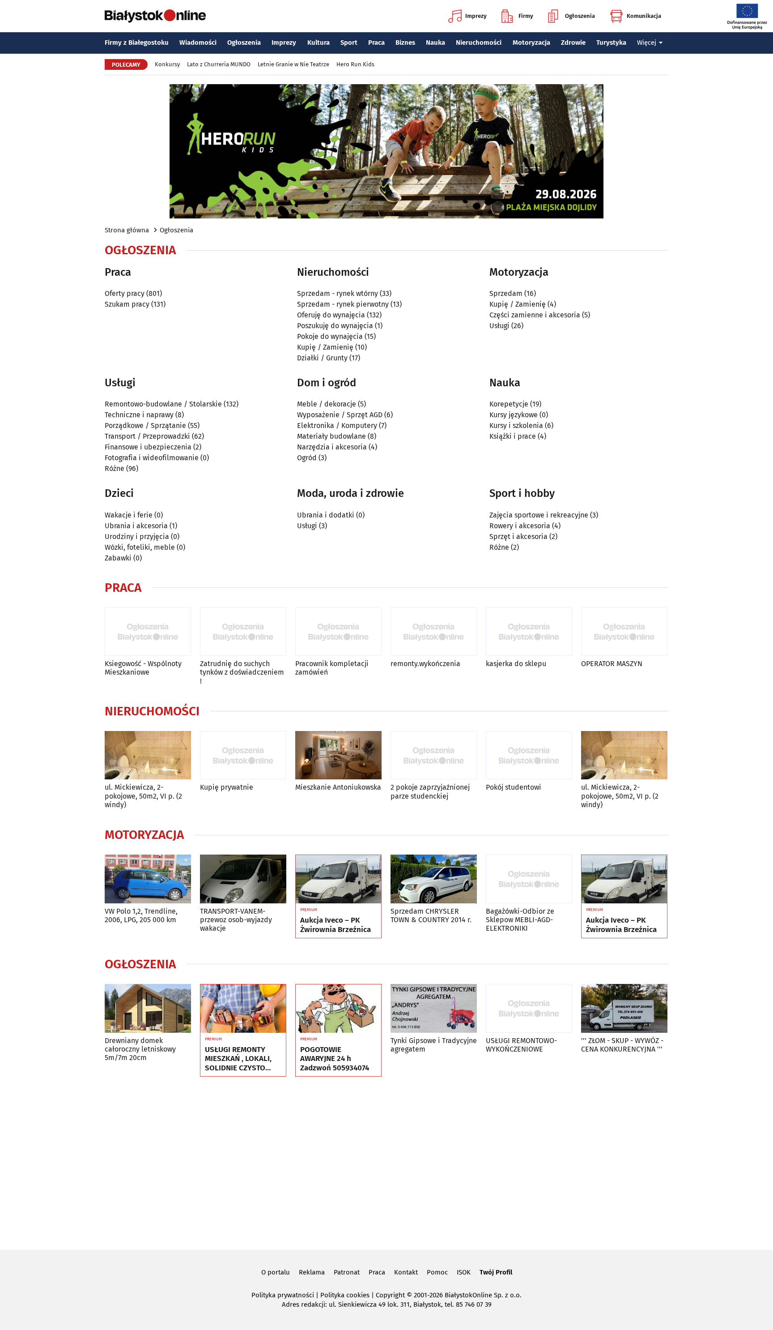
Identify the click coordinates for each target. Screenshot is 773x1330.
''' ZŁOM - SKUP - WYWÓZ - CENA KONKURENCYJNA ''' (622, 1044)
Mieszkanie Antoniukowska (338, 787)
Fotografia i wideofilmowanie (152, 457)
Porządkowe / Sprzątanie (145, 425)
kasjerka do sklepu (516, 663)
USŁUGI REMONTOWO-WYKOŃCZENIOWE (521, 1044)
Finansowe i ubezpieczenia (148, 447)
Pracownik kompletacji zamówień (332, 667)
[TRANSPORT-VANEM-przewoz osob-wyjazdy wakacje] (243, 879)
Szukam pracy (127, 304)
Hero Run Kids (355, 64)
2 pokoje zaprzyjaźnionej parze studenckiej (430, 791)
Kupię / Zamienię (325, 347)
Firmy (525, 16)
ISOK (464, 1272)
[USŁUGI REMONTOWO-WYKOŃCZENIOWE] (529, 1008)
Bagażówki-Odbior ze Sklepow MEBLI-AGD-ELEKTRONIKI (520, 919)
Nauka (435, 42)
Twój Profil (496, 1272)
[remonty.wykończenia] (434, 631)
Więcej (646, 42)
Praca (376, 42)
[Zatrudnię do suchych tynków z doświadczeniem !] (243, 631)
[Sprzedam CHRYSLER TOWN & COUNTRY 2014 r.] (434, 879)
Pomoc (437, 1272)
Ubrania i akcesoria (136, 526)
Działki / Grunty (322, 358)
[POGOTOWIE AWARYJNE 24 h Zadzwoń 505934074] (338, 1008)
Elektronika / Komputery (337, 425)
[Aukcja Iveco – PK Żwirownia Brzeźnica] (338, 879)
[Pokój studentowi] (529, 755)
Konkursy (167, 64)
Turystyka (611, 42)
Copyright (390, 1295)
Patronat (347, 1272)
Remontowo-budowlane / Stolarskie (163, 404)
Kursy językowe (513, 415)
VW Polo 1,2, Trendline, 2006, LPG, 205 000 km (141, 915)
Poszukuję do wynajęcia (335, 325)
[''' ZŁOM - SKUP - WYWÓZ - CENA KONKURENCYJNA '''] (624, 1008)
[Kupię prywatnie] (243, 755)
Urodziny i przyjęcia (137, 536)
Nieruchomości (478, 42)
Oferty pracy (124, 293)
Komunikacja (644, 16)
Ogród (307, 457)
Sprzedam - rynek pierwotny (343, 304)
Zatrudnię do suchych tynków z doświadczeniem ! (242, 672)
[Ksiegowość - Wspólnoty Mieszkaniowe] (148, 631)
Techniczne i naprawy (139, 415)
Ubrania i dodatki (325, 515)
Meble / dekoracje (326, 404)
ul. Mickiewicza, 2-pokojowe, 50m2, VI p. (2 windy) (143, 795)
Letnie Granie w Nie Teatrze (293, 64)
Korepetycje (508, 404)
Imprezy (476, 16)
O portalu (275, 1272)
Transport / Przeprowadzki (147, 436)
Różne (114, 468)
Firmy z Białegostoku (137, 42)
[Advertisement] (386, 1162)
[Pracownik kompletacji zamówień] (338, 631)
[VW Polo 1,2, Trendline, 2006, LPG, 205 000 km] (148, 879)
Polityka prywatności (282, 1295)
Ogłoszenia (580, 16)
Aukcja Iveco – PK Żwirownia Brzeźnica (335, 925)
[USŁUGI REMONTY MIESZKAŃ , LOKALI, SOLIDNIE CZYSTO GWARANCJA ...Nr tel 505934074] (243, 1008)
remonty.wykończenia (425, 663)
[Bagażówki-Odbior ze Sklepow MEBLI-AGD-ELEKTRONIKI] (529, 879)
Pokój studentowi (513, 787)
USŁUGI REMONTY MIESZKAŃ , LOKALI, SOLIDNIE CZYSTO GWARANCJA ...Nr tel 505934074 (238, 1059)
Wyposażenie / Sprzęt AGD (339, 415)
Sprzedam (505, 293)
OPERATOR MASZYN (611, 663)
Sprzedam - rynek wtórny (337, 293)
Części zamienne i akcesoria (534, 315)
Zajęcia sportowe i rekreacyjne (538, 515)
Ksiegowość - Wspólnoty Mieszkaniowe (143, 667)
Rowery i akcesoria (519, 526)
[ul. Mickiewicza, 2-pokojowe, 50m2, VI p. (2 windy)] (148, 755)
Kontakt (406, 1272)
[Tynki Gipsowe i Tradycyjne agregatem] (434, 1008)
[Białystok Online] (155, 16)
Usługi (499, 325)
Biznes (405, 42)
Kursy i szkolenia (516, 425)
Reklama (312, 1272)
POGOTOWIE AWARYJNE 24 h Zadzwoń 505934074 (334, 1059)
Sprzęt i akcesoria (518, 536)
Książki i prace (512, 436)
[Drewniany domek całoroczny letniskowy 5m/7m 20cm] (148, 1008)
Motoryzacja (531, 42)
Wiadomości (198, 42)
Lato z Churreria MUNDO (219, 64)
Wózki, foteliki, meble (140, 547)
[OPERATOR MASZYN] (624, 631)
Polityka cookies (345, 1295)
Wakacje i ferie (129, 515)
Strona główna (127, 230)
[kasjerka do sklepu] (529, 631)
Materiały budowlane (331, 436)
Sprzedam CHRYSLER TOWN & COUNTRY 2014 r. (431, 915)
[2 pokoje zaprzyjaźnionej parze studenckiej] (434, 755)
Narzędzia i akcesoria (332, 447)
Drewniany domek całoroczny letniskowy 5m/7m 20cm (140, 1049)
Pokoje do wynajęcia (330, 336)
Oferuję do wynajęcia (331, 315)
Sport (348, 42)
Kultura (318, 42)
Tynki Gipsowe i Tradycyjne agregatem (434, 1044)
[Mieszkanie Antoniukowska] (338, 755)
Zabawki (118, 558)
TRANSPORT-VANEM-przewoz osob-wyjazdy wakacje (236, 919)
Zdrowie (573, 42)
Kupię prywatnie (226, 787)
